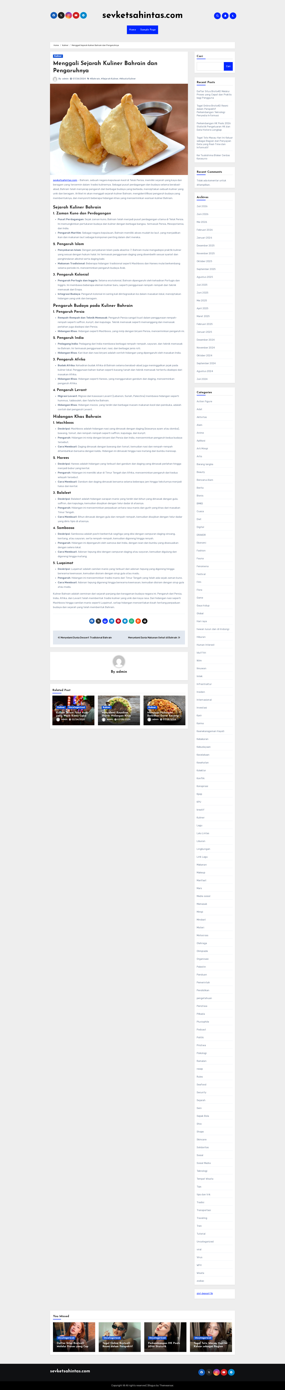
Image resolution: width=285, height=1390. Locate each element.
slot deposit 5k (205, 1293)
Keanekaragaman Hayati (210, 731)
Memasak (202, 904)
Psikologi (202, 1053)
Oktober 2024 (204, 355)
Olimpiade (202, 951)
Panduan (202, 974)
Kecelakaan (203, 754)
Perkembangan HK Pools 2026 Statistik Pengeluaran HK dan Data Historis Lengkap (214, 126)
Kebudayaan (204, 747)
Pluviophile (203, 1021)
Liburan (201, 841)
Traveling (202, 1218)
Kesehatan (203, 762)
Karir (199, 715)
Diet (199, 519)
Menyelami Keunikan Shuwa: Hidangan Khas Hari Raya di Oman (116, 715)
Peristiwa (202, 1006)
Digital (200, 527)
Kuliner (58, 56)
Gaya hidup (203, 605)
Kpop (199, 794)
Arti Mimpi (202, 448)
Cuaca (200, 511)
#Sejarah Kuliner (109, 78)
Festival (201, 574)
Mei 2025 (202, 300)
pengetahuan (204, 998)
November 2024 (206, 347)
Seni (199, 1108)
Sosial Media (204, 1163)
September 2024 (206, 363)
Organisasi (203, 959)
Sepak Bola (203, 1116)
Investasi (202, 707)
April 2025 (202, 308)
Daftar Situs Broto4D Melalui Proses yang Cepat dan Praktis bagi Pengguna (214, 94)
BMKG (200, 503)
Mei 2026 (202, 222)
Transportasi (204, 1210)
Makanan (202, 864)
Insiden (201, 692)
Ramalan (201, 1061)
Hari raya (202, 621)
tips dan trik (203, 1194)
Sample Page (148, 30)
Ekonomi (201, 542)
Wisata (200, 1273)
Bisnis (200, 495)
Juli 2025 (202, 284)
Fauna (200, 558)
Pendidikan (203, 990)
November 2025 (206, 253)
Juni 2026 (203, 214)
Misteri (200, 927)
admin (65, 78)
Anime (200, 432)
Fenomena (203, 566)
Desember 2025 (206, 245)
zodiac (200, 1280)
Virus (199, 1257)
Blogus (152, 1385)
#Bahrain (95, 78)
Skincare (202, 1139)
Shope (200, 1131)
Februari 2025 (205, 324)
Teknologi (202, 1171)
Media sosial (203, 896)
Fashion (201, 550)
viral (199, 1249)
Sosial (200, 1155)
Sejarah (201, 1100)
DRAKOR (201, 535)
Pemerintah (203, 982)
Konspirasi (202, 786)
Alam (199, 425)
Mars (199, 888)
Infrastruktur (204, 684)
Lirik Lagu (202, 856)
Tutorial (201, 1233)
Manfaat (201, 880)
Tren (199, 1226)
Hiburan (201, 637)
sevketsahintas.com (142, 15)
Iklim (199, 660)
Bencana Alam (205, 480)
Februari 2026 (205, 229)
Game (200, 597)
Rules (200, 1076)
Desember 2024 (206, 339)
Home (132, 30)
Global (200, 613)
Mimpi (200, 911)
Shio (199, 1123)
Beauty (201, 472)
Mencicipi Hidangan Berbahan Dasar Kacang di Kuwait (163, 715)
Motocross (202, 935)
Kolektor (201, 770)
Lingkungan (203, 849)
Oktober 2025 (204, 261)
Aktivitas (202, 417)
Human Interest (206, 644)
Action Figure (204, 401)
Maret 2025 (203, 316)
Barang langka (205, 464)
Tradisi (200, 1202)
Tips (199, 1186)
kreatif (200, 809)
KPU (199, 801)
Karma (200, 723)
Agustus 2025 (205, 277)
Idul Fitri (201, 652)
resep (200, 1068)
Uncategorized (76, 707)
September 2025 (206, 269)
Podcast (201, 1029)
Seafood (201, 1084)
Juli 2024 (202, 379)
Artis (199, 456)
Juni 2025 (202, 292)
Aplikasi (201, 440)
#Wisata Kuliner (127, 78)
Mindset (201, 919)
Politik (200, 1037)
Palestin (201, 966)
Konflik (201, 778)
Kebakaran (203, 739)
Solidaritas (203, 1147)
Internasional (204, 699)
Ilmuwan (201, 668)
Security (201, 1092)
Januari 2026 (204, 237)
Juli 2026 (202, 206)
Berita (200, 487)
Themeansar (166, 1385)
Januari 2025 (204, 332)
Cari (200, 56)
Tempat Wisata (205, 1178)
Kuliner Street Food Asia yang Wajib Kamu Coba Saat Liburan (71, 715)
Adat (199, 409)
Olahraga (202, 943)
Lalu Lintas (203, 833)
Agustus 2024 (205, 371)
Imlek (200, 676)
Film (199, 582)
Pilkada (201, 1013)
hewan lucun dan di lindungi (213, 629)
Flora (199, 589)
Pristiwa (201, 1045)
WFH (199, 1265)
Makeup (201, 872)
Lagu (199, 825)
